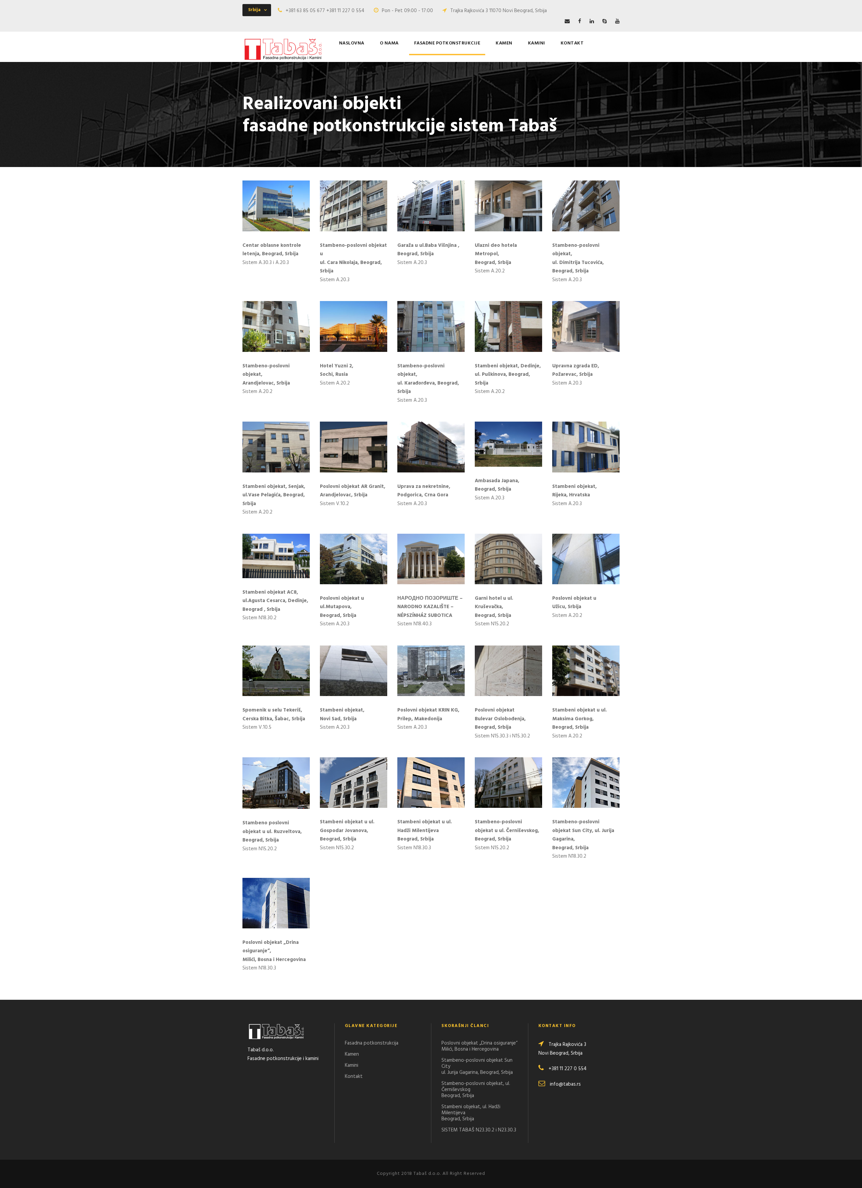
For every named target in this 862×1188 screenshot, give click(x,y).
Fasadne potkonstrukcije (447, 43)
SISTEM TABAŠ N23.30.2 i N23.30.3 (478, 1130)
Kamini (536, 43)
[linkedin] (592, 22)
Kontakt (572, 43)
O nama (389, 43)
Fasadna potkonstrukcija (371, 1043)
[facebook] (579, 22)
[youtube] (617, 22)
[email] (567, 22)
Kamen (504, 43)
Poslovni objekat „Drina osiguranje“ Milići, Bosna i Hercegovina (479, 1046)
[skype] (604, 22)
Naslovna (351, 43)
